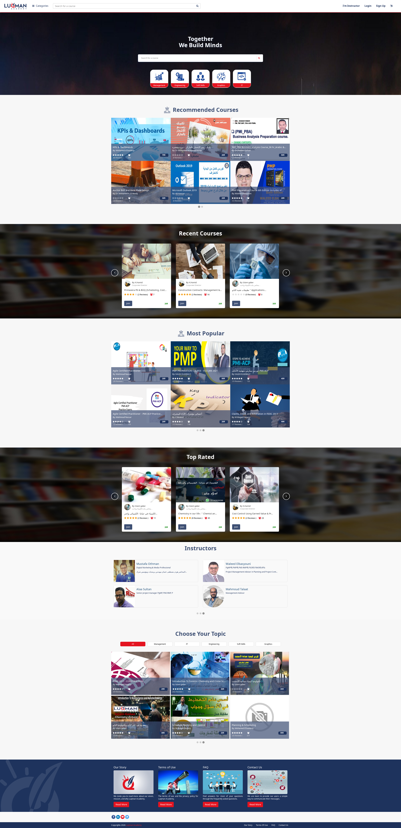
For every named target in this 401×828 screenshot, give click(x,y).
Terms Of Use (262, 825)
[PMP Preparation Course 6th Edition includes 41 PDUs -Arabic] (260, 182)
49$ (282, 421)
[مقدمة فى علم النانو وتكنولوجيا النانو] (140, 717)
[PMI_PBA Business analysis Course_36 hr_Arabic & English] (260, 139)
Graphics (268, 644)
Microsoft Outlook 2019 (184, 190)
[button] (286, 272)
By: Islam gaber (247, 282)
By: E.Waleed (177, 417)
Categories (42, 6)
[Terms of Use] (178, 782)
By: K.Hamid (137, 282)
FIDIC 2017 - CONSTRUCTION (128, 681)
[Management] (159, 76)
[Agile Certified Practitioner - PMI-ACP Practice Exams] (141, 405)
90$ (282, 155)
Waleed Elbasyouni (238, 564)
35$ (282, 689)
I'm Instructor (351, 6)
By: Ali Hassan (178, 193)
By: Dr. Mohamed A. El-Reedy (125, 193)
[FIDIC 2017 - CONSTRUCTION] (140, 673)
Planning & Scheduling (244, 725)
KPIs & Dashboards (123, 147)
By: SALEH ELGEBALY (181, 374)
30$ (163, 198)
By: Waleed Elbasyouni (241, 193)
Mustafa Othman (147, 564)
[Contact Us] (267, 782)
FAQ (273, 825)
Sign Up (380, 6)
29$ (163, 689)
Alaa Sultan (143, 589)
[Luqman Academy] (16, 5)
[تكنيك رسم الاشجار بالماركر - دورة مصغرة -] (200, 139)
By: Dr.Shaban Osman (241, 150)
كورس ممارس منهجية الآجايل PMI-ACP (250, 370)
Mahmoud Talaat (237, 589)
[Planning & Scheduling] (259, 717)
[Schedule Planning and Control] (200, 717)
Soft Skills (241, 644)
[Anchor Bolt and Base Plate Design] (141, 182)
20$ (223, 155)
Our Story (248, 825)
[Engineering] (180, 76)
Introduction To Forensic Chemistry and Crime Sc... (199, 681)
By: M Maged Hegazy (241, 417)
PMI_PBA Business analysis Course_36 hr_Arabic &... (259, 147)
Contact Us (283, 825)
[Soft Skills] (200, 76)
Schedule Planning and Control (188, 725)
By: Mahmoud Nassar (122, 374)
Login (368, 6)
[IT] (242, 76)
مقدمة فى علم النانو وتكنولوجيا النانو (129, 725)
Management (160, 644)
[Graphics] (221, 76)
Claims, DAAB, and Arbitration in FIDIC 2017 (255, 413)
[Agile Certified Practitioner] (141, 362)
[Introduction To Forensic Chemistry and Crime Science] (200, 673)
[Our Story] (134, 782)
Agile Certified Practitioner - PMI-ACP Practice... (137, 413)
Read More (121, 804)
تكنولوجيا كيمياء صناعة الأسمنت (246, 681)
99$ (223, 378)
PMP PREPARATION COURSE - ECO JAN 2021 (195, 370)
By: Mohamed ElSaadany (123, 150)
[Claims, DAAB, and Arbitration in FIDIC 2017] (260, 405)
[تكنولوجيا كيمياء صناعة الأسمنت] (259, 673)
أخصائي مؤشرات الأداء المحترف (187, 413)
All (133, 644)
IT (187, 644)
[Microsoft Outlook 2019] (200, 182)
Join (128, 303)
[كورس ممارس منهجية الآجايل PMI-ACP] (260, 362)
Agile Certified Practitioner (127, 370)
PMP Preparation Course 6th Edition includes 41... (258, 190)
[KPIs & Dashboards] (141, 139)
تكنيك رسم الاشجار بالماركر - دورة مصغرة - (192, 147)
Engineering (214, 644)
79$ (163, 155)
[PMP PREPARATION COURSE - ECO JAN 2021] (200, 362)
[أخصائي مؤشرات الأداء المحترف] (200, 405)
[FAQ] (223, 782)
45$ (282, 378)
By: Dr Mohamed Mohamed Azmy (187, 150)
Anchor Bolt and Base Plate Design (131, 190)
